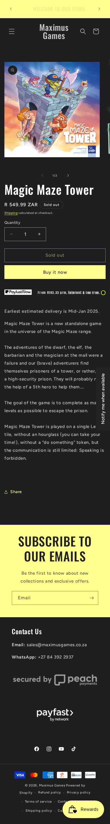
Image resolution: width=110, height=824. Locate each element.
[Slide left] (42, 175)
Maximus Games (52, 785)
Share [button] (16, 491)
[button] (11, 31)
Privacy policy (79, 792)
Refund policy (49, 792)
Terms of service (38, 801)
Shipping (11, 213)
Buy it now (55, 272)
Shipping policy (39, 811)
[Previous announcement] (10, 8)
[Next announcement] (99, 8)
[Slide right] (68, 175)
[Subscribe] (91, 598)
